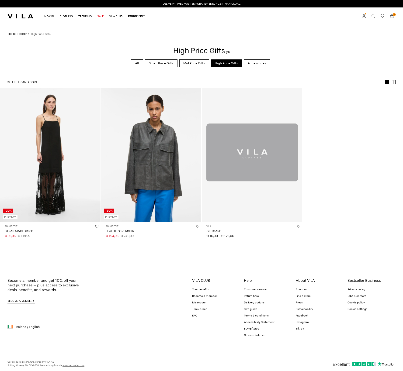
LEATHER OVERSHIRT (121, 231)
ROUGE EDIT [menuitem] (136, 16)
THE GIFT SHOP (17, 34)
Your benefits (200, 289)
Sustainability (304, 309)
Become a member (204, 296)
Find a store (303, 296)
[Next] (96, 155)
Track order (199, 309)
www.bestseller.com (73, 365)
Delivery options (254, 302)
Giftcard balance (254, 335)
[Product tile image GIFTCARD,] (252, 155)
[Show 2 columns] (394, 82)
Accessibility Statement (259, 322)
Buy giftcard (251, 328)
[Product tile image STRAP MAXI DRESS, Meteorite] (50, 155)
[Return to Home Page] (20, 16)
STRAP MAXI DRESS (19, 231)
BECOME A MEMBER (19, 300)
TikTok (300, 328)
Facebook (302, 315)
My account (199, 302)
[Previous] (4, 155)
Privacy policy (356, 289)
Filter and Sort (25, 82)
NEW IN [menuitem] (49, 16)
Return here (251, 296)
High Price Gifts (226, 63)
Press (299, 302)
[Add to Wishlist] (97, 226)
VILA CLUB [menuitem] (115, 16)
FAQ (194, 315)
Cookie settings (357, 309)
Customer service (255, 289)
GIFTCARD (214, 231)
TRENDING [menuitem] (85, 16)
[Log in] (364, 16)
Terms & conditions (256, 315)
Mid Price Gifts (194, 63)
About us (301, 289)
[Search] (373, 16)
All (137, 63)
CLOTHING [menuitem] (66, 16)
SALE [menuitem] (100, 16)
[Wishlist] (382, 16)
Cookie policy (356, 302)
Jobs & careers (356, 296)
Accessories (257, 63)
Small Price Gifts (161, 63)
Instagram (302, 322)
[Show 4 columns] (387, 82)
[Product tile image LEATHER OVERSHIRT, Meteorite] (151, 155)
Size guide (250, 309)
